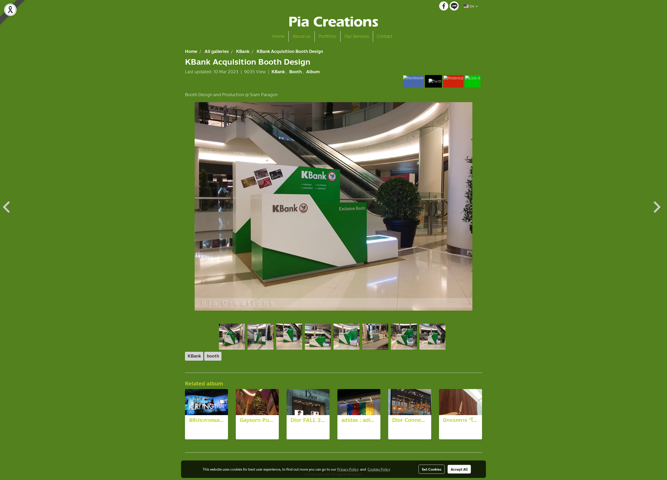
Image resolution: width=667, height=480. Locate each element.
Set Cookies (431, 469)
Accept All (459, 469)
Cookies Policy (379, 469)
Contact (384, 36)
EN (472, 6)
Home (278, 36)
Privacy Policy (348, 469)
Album (313, 72)
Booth (296, 72)
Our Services (356, 36)
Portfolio (327, 36)
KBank (278, 72)
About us (302, 36)
